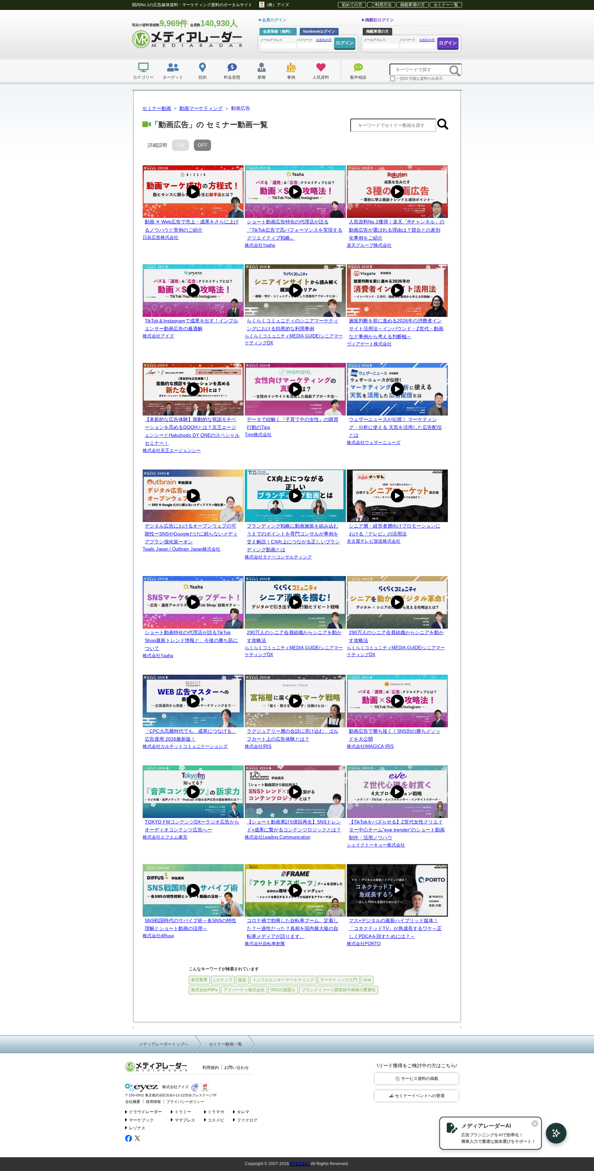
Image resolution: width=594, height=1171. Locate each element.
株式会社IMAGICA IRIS (370, 746)
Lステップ (222, 979)
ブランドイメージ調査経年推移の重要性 (338, 989)
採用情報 (153, 1102)
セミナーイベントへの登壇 (419, 1095)
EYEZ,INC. (300, 1163)
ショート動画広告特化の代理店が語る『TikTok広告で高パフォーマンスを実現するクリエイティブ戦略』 (294, 229)
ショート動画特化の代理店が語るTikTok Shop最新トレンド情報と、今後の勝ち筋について (191, 640)
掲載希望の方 (412, 4)
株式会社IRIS (258, 746)
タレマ (243, 1111)
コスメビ (216, 1120)
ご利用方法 (381, 4)
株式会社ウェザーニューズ (373, 442)
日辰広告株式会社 (160, 237)
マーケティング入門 (338, 979)
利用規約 (210, 1067)
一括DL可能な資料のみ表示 (419, 78)
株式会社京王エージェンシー (172, 450)
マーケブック (141, 1120)
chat (367, 979)
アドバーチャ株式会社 (244, 989)
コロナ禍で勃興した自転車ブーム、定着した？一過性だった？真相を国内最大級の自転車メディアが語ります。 (292, 928)
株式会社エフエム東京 (165, 837)
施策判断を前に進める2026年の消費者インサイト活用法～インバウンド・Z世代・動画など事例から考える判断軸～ (396, 328)
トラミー (183, 1111)
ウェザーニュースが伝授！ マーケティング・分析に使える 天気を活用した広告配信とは (395, 427)
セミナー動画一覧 (225, 1044)
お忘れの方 (324, 40)
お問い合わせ (236, 1067)
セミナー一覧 (445, 4)
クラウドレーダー (145, 1111)
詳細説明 (157, 145)
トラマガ (216, 1111)
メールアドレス (271, 40)
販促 (242, 979)
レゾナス (137, 1128)
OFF (203, 145)
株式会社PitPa (204, 989)
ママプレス (185, 1120)
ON (180, 145)
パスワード (314, 40)
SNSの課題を (283, 989)
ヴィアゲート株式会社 (369, 343)
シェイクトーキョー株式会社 (376, 845)
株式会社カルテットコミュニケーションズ (185, 746)
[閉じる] (534, 1123)
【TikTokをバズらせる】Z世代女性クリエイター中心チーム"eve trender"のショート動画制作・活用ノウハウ (397, 829)
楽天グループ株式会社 (369, 245)
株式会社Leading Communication (277, 837)
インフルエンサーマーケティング (283, 979)
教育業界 (199, 979)
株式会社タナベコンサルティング (278, 557)
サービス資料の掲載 (419, 1078)
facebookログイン (319, 31)
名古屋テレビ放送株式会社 (373, 541)
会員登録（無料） (278, 31)
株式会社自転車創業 (265, 943)
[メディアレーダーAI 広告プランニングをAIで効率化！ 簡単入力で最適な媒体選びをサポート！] (552, 1133)
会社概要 (132, 1102)
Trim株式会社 (258, 434)
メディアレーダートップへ (163, 1044)
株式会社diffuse (158, 935)
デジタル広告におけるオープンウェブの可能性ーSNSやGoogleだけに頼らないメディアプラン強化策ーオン (191, 533)
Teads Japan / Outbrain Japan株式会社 (181, 549)
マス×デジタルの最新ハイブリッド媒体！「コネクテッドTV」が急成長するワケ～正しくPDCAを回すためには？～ (395, 928)
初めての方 (352, 4)
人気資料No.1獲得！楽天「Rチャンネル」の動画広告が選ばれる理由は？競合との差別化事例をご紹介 (396, 229)
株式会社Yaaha (260, 245)
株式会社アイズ (158, 336)
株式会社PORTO (364, 943)
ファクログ (247, 1120)
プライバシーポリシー (185, 1102)
